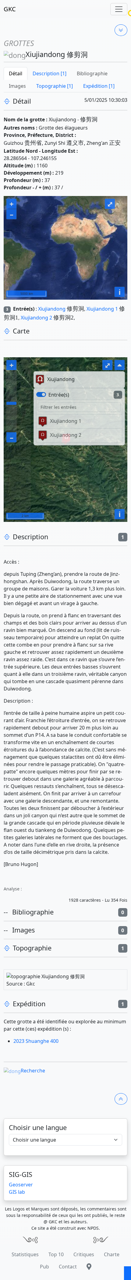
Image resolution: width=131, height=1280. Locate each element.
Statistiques (25, 1254)
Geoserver (21, 1184)
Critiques (83, 1254)
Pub (44, 1266)
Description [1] (49, 73)
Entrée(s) (58, 394)
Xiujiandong (52, 308)
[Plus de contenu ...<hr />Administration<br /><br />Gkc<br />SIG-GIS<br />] (121, 30)
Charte (111, 1254)
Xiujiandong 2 (36, 317)
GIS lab (17, 1192)
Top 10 (56, 1254)
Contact (68, 1266)
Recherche (33, 1070)
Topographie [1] (54, 86)
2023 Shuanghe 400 (35, 1041)
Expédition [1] (99, 86)
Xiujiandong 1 (102, 308)
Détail (15, 73)
